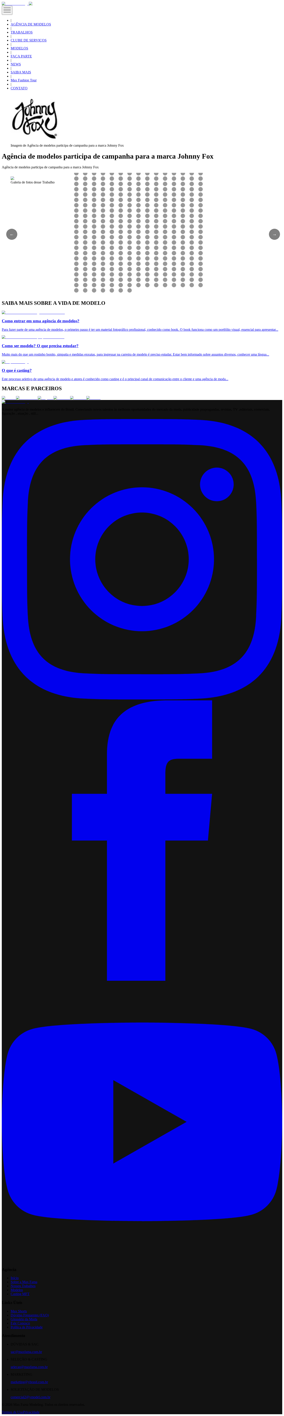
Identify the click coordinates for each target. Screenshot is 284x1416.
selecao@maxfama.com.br (29, 1367)
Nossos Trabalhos (23, 1286)
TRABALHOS (22, 32)
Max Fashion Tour (24, 80)
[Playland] (45, 398)
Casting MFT (20, 1294)
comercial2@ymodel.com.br (30, 1397)
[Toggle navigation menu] (7, 10)
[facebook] (142, 979)
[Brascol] (93, 398)
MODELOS (19, 48)
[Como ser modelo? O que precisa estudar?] (33, 337)
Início (15, 1278)
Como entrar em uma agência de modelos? (40, 321)
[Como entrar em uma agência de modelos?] (33, 312)
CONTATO (19, 88)
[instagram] (142, 698)
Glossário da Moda (24, 1319)
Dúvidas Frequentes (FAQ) (30, 1315)
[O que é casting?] (15, 362)
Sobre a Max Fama (24, 1282)
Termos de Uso (12, 1412)
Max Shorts (19, 1311)
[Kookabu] (61, 398)
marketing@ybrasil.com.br (29, 1382)
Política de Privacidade (27, 1327)
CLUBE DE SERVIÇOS (29, 40)
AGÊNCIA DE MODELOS (31, 24)
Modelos (17, 1290)
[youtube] (142, 1261)
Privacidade (31, 1412)
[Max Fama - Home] (15, 4)
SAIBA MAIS (21, 72)
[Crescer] (9, 398)
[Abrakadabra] (27, 398)
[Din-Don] (78, 398)
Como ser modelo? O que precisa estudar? (40, 345)
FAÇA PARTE (21, 56)
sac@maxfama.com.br (26, 1352)
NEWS (16, 64)
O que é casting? (17, 370)
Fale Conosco (20, 1323)
